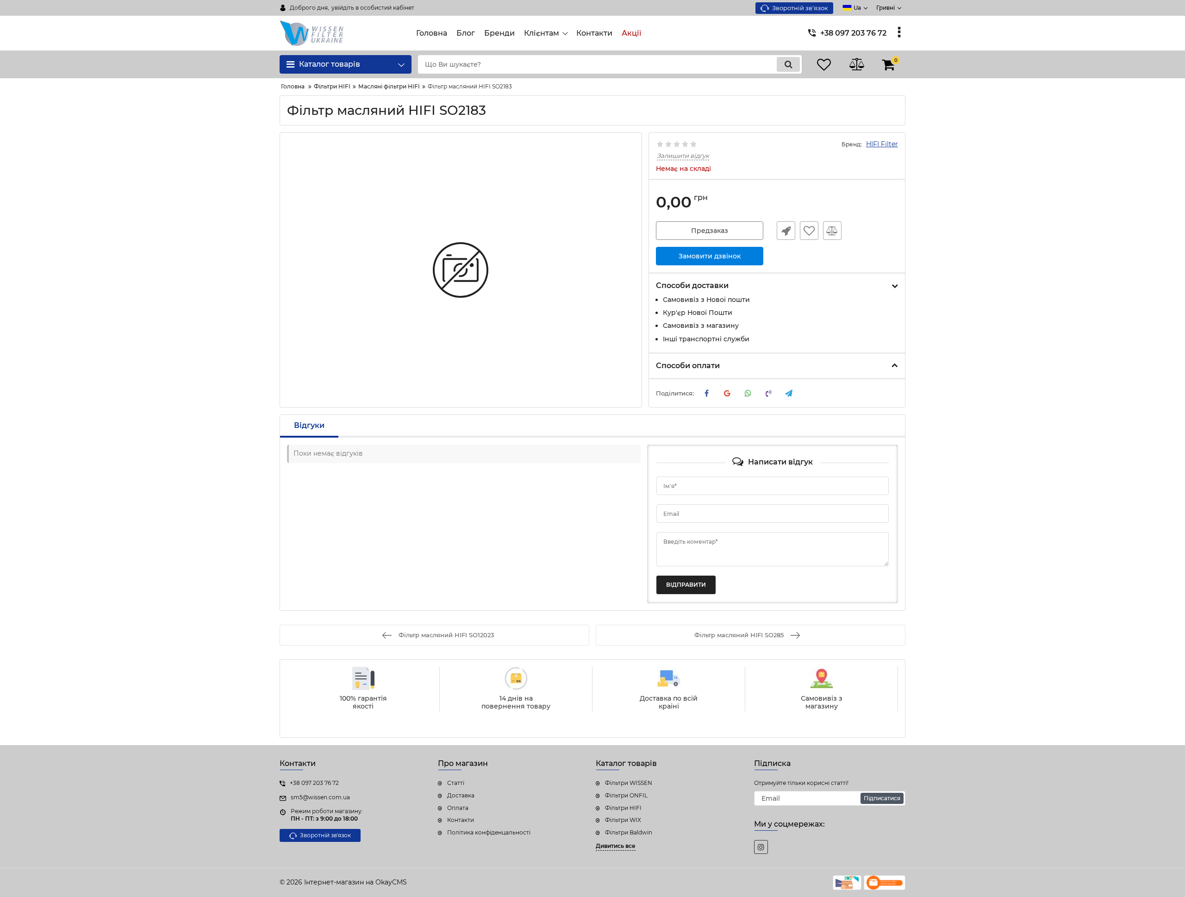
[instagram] (761, 847)
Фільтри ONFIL (626, 795)
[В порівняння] (832, 230)
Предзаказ (709, 230)
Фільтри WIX (623, 819)
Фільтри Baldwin (628, 832)
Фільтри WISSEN (628, 782)
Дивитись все (616, 845)
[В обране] (809, 230)
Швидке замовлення (786, 230)
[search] (788, 64)
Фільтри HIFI (623, 807)
